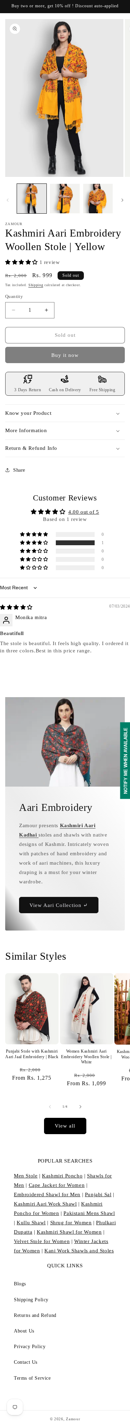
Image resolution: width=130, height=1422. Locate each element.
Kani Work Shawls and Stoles (79, 1250)
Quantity (14, 296)
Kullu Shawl (31, 1222)
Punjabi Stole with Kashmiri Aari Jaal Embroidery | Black (31, 1054)
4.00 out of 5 (83, 512)
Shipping (35, 285)
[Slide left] (7, 200)
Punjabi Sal (98, 1194)
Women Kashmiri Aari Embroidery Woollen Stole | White (86, 1056)
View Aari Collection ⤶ (58, 905)
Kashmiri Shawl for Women (69, 1232)
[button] (22, 262)
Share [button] (19, 470)
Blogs (20, 1283)
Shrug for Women (71, 1222)
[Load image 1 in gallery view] (31, 198)
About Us (24, 1331)
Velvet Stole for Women (42, 1241)
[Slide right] (122, 200)
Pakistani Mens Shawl (89, 1213)
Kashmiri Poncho (62, 1176)
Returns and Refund (35, 1315)
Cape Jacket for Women (57, 1185)
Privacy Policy (29, 1346)
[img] (16, 607)
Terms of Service (32, 1378)
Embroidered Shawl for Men (47, 1194)
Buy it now (65, 355)
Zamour (73, 1419)
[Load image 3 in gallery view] (98, 198)
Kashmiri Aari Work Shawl (45, 1204)
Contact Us (25, 1362)
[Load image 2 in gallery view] (64, 198)
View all (65, 1126)
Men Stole (25, 1176)
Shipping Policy (31, 1299)
